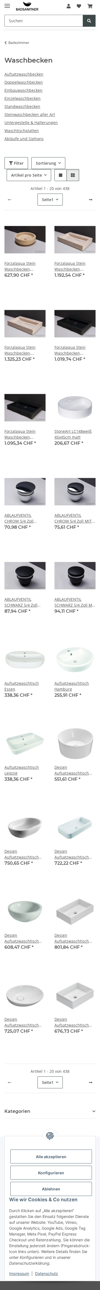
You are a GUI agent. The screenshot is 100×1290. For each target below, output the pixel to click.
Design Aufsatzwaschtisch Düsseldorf (71, 854)
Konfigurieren (51, 1172)
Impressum (19, 1273)
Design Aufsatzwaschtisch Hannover (71, 938)
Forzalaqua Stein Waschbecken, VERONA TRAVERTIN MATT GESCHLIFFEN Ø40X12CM (23, 266)
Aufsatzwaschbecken (23, 74)
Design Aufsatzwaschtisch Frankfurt (21, 938)
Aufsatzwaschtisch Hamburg (71, 686)
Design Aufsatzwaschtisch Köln (21, 1022)
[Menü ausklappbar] (7, 3)
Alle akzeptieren (51, 1156)
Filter (18, 163)
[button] (69, 6)
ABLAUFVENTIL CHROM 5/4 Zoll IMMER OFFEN (19, 518)
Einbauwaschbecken (23, 90)
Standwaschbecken (22, 106)
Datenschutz (46, 1273)
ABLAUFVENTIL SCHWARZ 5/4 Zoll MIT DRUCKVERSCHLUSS (75, 602)
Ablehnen (51, 1189)
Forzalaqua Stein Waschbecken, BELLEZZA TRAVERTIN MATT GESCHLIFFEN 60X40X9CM (74, 266)
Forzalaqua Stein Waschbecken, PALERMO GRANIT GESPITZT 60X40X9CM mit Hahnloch (24, 434)
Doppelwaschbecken (23, 82)
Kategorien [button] (17, 1111)
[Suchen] (89, 21)
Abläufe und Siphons (24, 138)
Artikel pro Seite (26, 175)
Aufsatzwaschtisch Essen (21, 686)
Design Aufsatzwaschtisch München (71, 1022)
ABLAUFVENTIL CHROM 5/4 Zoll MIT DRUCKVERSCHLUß (73, 518)
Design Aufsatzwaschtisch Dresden (21, 854)
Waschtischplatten (21, 130)
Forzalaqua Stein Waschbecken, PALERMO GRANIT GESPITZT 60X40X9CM (74, 350)
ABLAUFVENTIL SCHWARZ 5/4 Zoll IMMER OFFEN (21, 602)
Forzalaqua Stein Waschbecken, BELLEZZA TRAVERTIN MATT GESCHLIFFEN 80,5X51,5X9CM (24, 350)
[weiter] (91, 199)
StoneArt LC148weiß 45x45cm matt (73, 434)
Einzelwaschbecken (22, 98)
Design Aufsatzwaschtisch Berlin (71, 770)
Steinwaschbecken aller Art (29, 114)
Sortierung (46, 163)
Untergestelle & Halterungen (31, 122)
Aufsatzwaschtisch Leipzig (21, 770)
